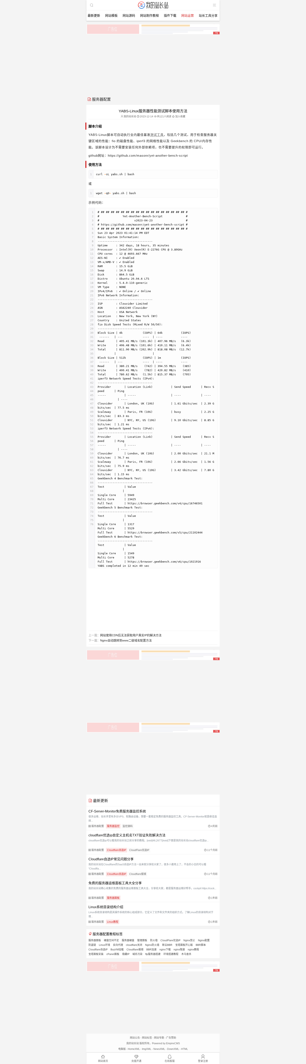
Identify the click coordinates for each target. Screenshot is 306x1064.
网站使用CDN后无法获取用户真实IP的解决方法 (131, 635)
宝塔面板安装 (95, 954)
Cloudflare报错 (137, 874)
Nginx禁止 (189, 940)
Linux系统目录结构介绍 (105, 907)
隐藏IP (125, 954)
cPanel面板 (112, 954)
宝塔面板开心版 (184, 945)
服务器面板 (113, 898)
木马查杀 (186, 954)
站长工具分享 (208, 15)
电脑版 (122, 1049)
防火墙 (154, 940)
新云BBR (167, 945)
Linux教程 (112, 921)
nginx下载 (165, 949)
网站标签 (147, 1037)
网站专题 (159, 1037)
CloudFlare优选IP (139, 850)
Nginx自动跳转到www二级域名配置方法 (126, 640)
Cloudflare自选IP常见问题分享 (111, 859)
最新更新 (94, 15)
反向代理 (118, 945)
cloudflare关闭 (134, 945)
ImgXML (146, 1049)
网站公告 (135, 1037)
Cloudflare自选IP (116, 850)
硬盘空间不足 (111, 940)
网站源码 (129, 15)
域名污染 (137, 954)
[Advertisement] (153, 64)
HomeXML (134, 1049)
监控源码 (128, 826)
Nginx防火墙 (152, 945)
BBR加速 (151, 949)
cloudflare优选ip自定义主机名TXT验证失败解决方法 (126, 835)
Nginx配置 (204, 940)
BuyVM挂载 (117, 949)
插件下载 (170, 15)
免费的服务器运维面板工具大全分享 (115, 883)
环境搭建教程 (170, 954)
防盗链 (92, 945)
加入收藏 (180, 116)
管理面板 (142, 940)
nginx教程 (193, 949)
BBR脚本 (201, 945)
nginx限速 (179, 949)
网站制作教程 (149, 15)
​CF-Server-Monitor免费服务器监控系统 (117, 811)
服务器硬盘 (128, 940)
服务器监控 (113, 826)
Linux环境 (104, 945)
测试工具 (157, 134)
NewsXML (159, 1049)
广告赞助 (171, 1037)
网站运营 (187, 15)
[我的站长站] (153, 9)
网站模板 (111, 15)
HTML (184, 1049)
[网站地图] (214, 5)
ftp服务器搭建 (152, 954)
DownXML (173, 1049)
